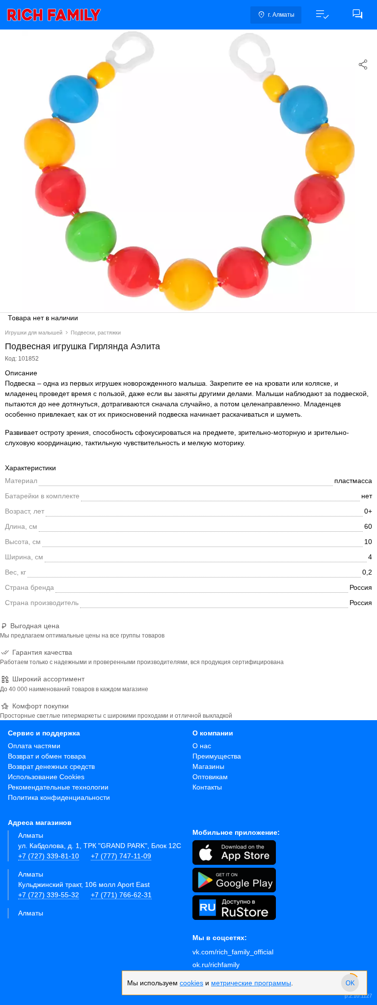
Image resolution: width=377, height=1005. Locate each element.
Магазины (208, 766)
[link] (54, 14)
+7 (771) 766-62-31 (121, 895)
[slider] (350, 983)
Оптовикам (210, 777)
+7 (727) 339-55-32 (48, 895)
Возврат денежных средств (51, 766)
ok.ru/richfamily (216, 965)
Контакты (207, 787)
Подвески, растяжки (96, 332)
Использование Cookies (46, 777)
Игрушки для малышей (33, 332)
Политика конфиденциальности (59, 797)
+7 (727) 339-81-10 (48, 856)
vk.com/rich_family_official (232, 952)
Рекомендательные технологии (58, 787)
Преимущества (216, 756)
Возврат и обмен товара (47, 756)
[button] (322, 15)
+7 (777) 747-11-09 (121, 856)
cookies (191, 983)
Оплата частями (34, 746)
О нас (201, 746)
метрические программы (251, 983)
